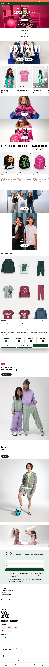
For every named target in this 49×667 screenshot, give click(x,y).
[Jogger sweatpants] (41, 268)
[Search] (15, 665)
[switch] (18, 341)
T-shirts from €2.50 (11, 1)
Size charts (3, 596)
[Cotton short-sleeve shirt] (24, 268)
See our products (24, 355)
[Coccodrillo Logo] (6, 3)
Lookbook (28, 59)
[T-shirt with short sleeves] (24, 317)
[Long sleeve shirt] (24, 293)
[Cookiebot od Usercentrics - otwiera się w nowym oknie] (42, 320)
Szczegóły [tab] (24, 323)
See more (5, 456)
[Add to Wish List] (14, 67)
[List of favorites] (33, 665)
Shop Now (24, 185)
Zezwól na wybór (24, 345)
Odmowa (9, 345)
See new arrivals (6, 374)
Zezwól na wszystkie (40, 345)
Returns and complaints (6, 594)
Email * (7, 561)
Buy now (24, 20)
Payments (3, 592)
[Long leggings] (41, 293)
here (24, 581)
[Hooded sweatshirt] (8, 268)
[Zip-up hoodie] (41, 317)
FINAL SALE (3, 1)
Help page (3, 588)
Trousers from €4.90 (21, 1)
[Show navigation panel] (6, 665)
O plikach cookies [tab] (40, 323)
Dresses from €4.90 (32, 1)
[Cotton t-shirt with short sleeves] (8, 293)
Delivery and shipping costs (7, 590)
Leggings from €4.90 (42, 1)
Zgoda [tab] (8, 323)
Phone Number (9, 565)
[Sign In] (24, 665)
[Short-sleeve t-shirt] (8, 317)
